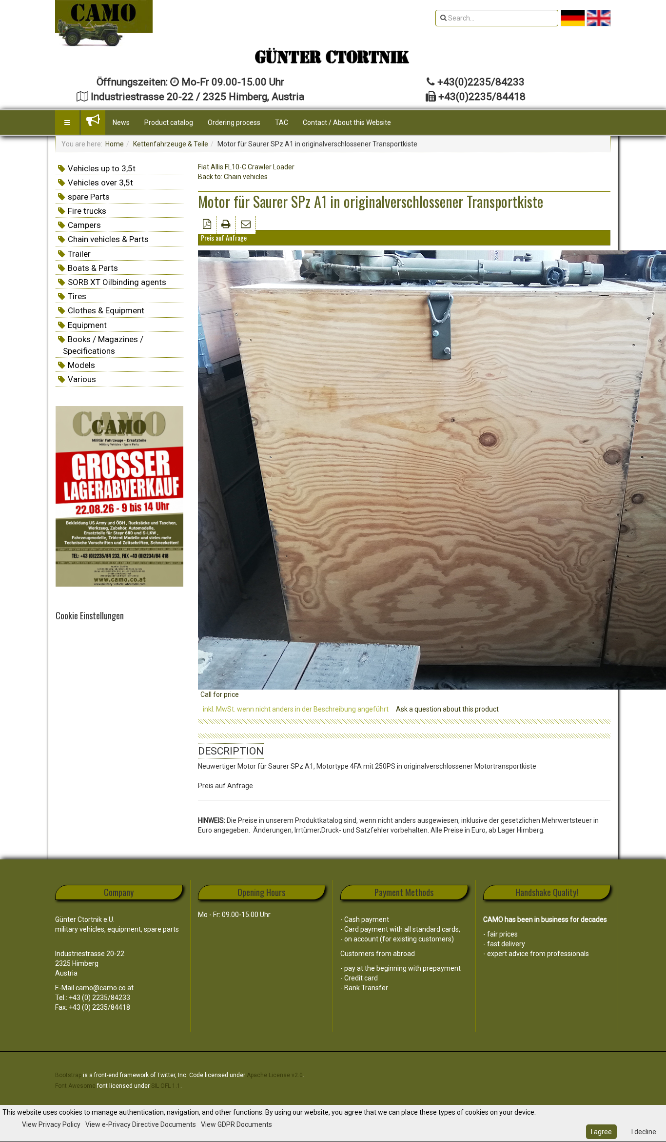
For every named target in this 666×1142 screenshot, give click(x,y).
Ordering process (234, 122)
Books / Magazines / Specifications (103, 345)
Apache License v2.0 (275, 1075)
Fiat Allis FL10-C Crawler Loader (246, 167)
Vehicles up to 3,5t (102, 168)
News (121, 122)
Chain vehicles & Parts (108, 239)
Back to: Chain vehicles (233, 177)
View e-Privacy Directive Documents (140, 1124)
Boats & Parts (93, 268)
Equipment (87, 325)
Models (81, 365)
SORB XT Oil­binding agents (117, 282)
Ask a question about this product (447, 709)
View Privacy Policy (51, 1124)
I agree (601, 1132)
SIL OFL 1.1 (165, 1085)
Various (82, 379)
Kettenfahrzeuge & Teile (170, 144)
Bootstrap (68, 1075)
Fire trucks (87, 211)
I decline (643, 1132)
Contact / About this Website (347, 122)
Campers (84, 225)
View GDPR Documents (236, 1124)
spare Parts (89, 197)
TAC (281, 122)
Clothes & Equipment (106, 310)
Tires (77, 296)
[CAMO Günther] (104, 23)
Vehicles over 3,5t (100, 182)
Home (114, 144)
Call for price (219, 694)
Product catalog (168, 122)
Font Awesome (75, 1085)
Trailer (79, 254)
